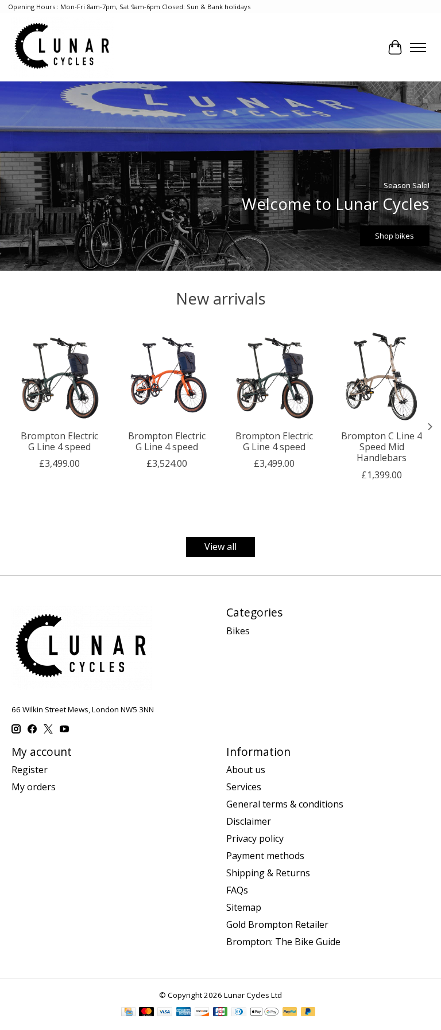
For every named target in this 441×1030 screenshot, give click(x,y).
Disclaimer (248, 821)
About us (245, 769)
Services (243, 787)
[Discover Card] (202, 1013)
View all (220, 546)
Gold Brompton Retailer (277, 924)
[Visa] (164, 1013)
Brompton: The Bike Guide (283, 941)
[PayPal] (290, 1013)
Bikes (238, 631)
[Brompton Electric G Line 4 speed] (59, 376)
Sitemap (243, 907)
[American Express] (183, 1013)
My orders (33, 787)
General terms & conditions (284, 804)
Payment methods (265, 855)
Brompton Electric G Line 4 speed (59, 441)
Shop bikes (394, 236)
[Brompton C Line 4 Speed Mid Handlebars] (382, 376)
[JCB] (220, 1013)
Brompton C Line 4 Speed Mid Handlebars (381, 447)
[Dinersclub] (238, 1013)
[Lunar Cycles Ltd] (62, 47)
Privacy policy (255, 838)
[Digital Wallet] (264, 1013)
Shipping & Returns (268, 873)
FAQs (237, 890)
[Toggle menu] (418, 47)
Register (29, 769)
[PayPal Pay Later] (308, 1013)
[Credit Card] (128, 1013)
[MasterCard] (146, 1013)
